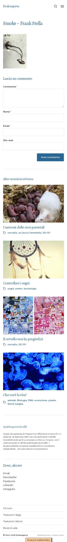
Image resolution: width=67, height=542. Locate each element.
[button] (55, 6)
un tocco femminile (30, 232)
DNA (30, 400)
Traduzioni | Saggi (12, 515)
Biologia (22, 400)
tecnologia (30, 288)
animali (11, 400)
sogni (10, 288)
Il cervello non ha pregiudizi (23, 338)
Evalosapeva (11, 6)
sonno (18, 288)
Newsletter (10, 477)
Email (7, 126)
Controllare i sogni (16, 283)
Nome (7, 112)
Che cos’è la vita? (15, 394)
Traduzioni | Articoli (12, 521)
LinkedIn (8, 485)
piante (52, 400)
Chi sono (7, 508)
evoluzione (40, 400)
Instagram (9, 489)
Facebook (9, 481)
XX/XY (46, 232)
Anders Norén (58, 535)
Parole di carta (10, 528)
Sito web (8, 140)
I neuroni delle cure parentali (24, 227)
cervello (12, 232)
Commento (10, 86)
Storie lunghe (15, 404)
